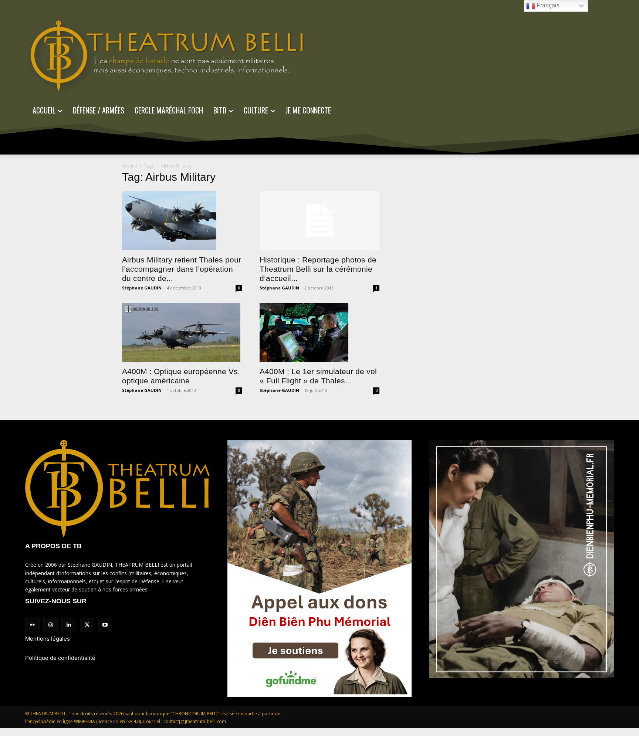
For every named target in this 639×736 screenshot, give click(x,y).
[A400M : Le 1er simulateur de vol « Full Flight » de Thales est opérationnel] (319, 332)
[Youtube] (105, 625)
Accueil (129, 166)
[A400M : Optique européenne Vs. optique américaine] (182, 332)
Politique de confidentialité (60, 657)
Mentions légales (47, 638)
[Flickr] (32, 625)
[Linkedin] (68, 625)
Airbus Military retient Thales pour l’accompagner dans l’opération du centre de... (181, 268)
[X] (87, 625)
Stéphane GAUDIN (142, 288)
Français (547, 5)
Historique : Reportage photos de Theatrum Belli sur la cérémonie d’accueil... (318, 268)
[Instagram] (50, 625)
